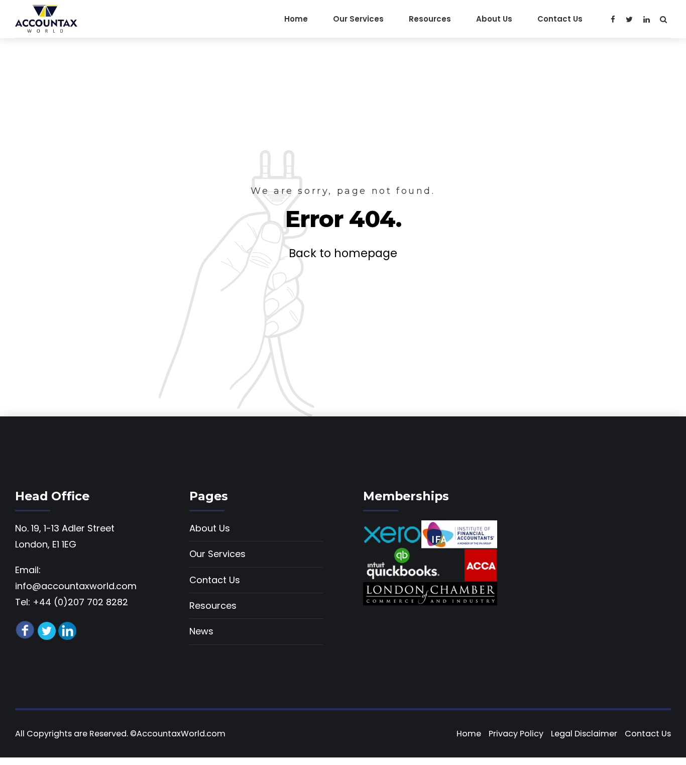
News (201, 631)
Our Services (358, 19)
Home (296, 19)
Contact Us (560, 19)
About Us (494, 19)
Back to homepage (343, 253)
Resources (430, 19)
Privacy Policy (516, 733)
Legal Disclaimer (584, 733)
